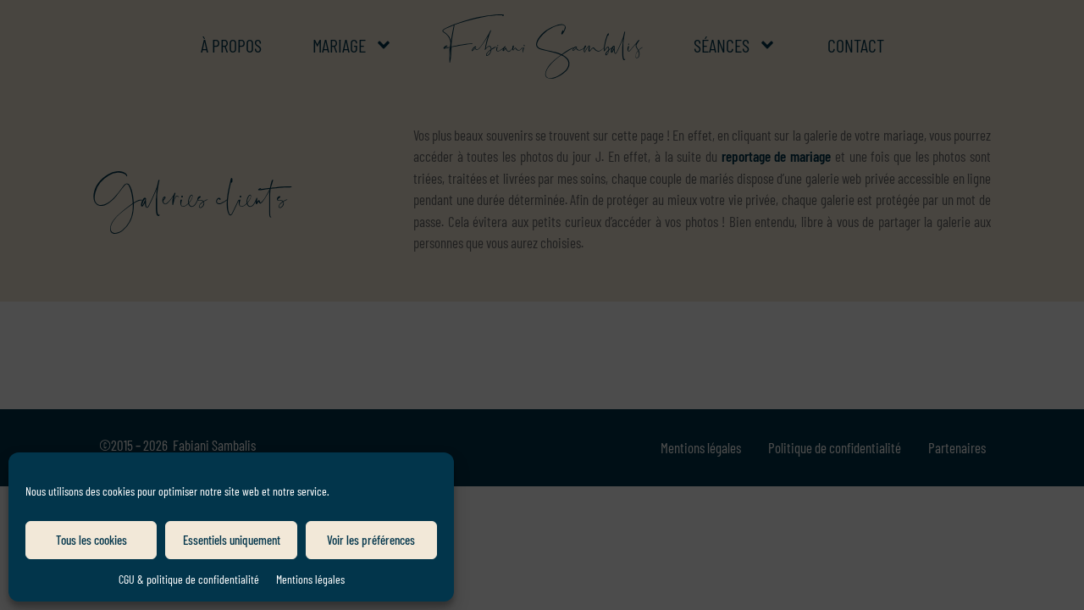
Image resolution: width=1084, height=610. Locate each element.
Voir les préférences (371, 539)
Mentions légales (310, 579)
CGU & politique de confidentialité (189, 579)
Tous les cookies (91, 539)
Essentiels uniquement (231, 539)
